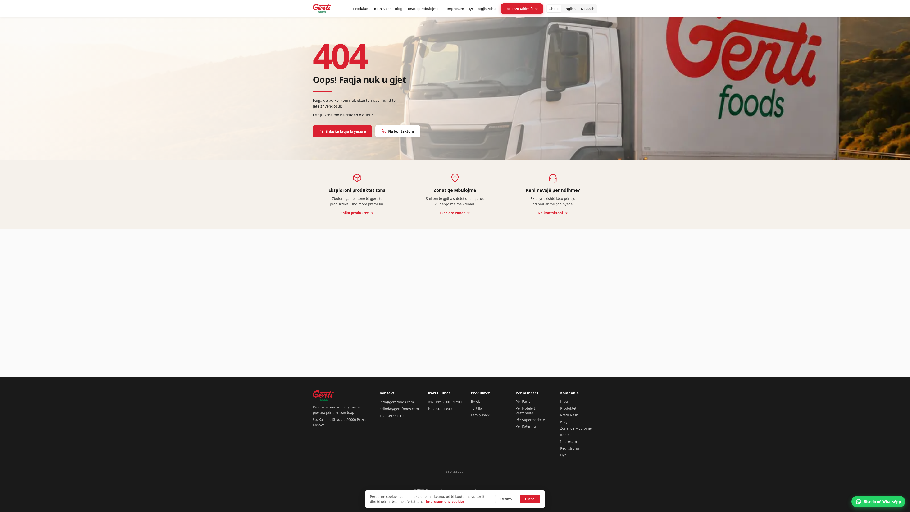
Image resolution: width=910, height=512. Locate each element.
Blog (398, 8)
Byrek (475, 401)
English (570, 8)
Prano (530, 499)
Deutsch (587, 8)
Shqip (554, 8)
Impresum (455, 8)
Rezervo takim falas (521, 8)
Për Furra (523, 401)
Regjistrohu (486, 8)
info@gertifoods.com (397, 402)
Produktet (361, 8)
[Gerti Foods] (322, 9)
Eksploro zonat (452, 212)
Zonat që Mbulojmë (422, 8)
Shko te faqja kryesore (346, 131)
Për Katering (526, 426)
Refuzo (506, 499)
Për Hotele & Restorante (526, 410)
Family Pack (480, 415)
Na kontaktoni (401, 131)
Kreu (564, 401)
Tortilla (476, 408)
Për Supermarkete (530, 419)
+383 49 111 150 (392, 416)
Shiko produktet (355, 212)
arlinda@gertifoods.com (399, 409)
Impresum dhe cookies (445, 501)
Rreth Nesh (382, 8)
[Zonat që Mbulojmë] (441, 8)
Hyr (470, 8)
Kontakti (567, 435)
